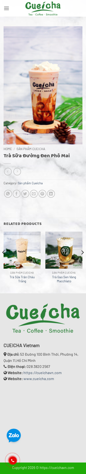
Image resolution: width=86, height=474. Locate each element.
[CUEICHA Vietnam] (43, 8)
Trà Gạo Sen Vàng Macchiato (64, 279)
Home (8, 149)
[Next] (82, 262)
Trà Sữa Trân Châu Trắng (22, 279)
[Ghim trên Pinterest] (42, 194)
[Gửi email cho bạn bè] (34, 194)
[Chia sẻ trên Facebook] (17, 194)
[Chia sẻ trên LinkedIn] (51, 194)
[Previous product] (17, 171)
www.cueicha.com (38, 378)
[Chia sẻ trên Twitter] (25, 194)
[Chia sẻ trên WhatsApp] (8, 194)
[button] (6, 8)
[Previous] (4, 262)
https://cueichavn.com (42, 372)
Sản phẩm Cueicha (30, 149)
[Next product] (7, 171)
